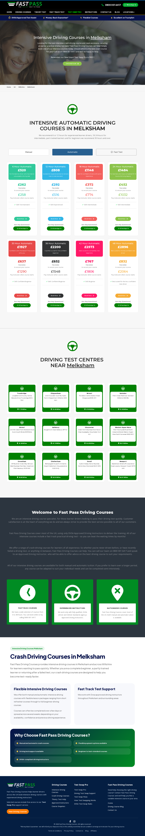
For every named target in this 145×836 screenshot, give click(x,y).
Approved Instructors (60, 803)
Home (9, 12)
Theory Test (40, 12)
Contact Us (105, 12)
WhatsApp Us (131, 5)
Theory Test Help (59, 799)
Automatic (72, 152)
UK (15, 87)
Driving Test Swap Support (84, 793)
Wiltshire (21, 87)
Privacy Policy (69, 831)
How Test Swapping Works (85, 800)
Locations (128, 12)
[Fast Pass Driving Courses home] (21, 786)
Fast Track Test (57, 12)
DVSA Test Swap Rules (83, 804)
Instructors (91, 12)
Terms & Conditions (55, 831)
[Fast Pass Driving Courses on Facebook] (70, 821)
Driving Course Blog (115, 806)
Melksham (31, 87)
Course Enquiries (58, 806)
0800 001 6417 (113, 5)
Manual (28, 152)
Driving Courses (23, 12)
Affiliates (94, 831)
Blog (117, 12)
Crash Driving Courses (60, 796)
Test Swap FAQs (80, 797)
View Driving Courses (18, 811)
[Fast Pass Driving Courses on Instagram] (74, 821)
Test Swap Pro (75, 12)
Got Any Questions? (22, 225)
